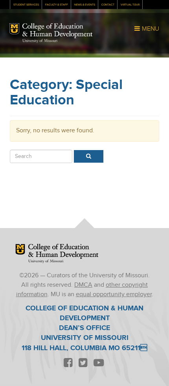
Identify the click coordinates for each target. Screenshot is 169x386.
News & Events (84, 4)
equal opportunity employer (114, 294)
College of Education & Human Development (57, 30)
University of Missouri (39, 41)
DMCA (83, 285)
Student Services (26, 4)
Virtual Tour (130, 4)
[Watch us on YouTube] (98, 363)
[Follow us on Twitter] (82, 363)
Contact (107, 4)
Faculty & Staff (56, 4)
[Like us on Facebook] (67, 363)
